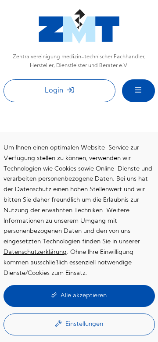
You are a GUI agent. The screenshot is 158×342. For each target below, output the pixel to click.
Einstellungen (83, 324)
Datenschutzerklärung (35, 252)
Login (55, 90)
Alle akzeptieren (83, 295)
